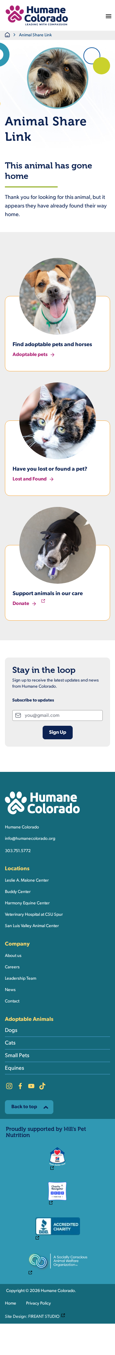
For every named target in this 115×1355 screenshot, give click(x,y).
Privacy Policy (38, 1303)
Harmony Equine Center (27, 903)
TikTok (42, 1086)
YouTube (31, 1086)
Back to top (24, 1106)
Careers (12, 967)
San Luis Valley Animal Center (32, 926)
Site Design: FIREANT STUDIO (36, 1316)
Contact (12, 1001)
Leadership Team (20, 978)
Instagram (9, 1086)
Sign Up (57, 732)
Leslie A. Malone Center (27, 880)
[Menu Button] (108, 15)
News (10, 990)
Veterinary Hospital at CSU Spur (34, 914)
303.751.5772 (18, 851)
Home (10, 1303)
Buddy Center (18, 892)
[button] (37, 15)
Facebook (20, 1086)
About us (13, 956)
